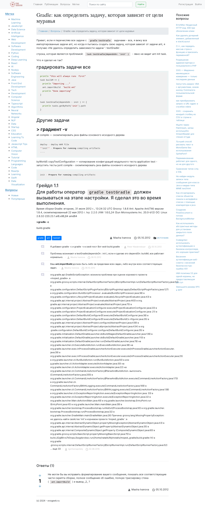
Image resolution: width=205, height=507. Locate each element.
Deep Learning (19, 59)
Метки (75, 4)
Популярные (18, 198)
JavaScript (16, 26)
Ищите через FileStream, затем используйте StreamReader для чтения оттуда (185, 131)
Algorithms (17, 106)
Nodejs (15, 69)
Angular (15, 117)
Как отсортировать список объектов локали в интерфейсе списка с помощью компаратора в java (186, 199)
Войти (198, 4)
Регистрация (186, 4)
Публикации (51, 4)
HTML (14, 147)
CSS (13, 130)
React (14, 63)
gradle (41, 238)
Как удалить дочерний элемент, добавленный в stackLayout (187, 38)
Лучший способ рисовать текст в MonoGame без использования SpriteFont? (184, 147)
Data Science (18, 29)
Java (13, 79)
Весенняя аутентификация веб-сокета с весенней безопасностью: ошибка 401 (187, 262)
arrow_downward (40, 486)
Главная (37, 4)
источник (163, 237)
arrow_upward (40, 476)
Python (15, 53)
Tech (14, 90)
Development (18, 93)
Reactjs (15, 171)
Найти (141, 4)
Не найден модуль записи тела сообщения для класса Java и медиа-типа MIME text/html (187, 182)
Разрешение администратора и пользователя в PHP (186, 63)
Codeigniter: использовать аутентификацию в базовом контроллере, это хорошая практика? (187, 246)
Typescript (17, 103)
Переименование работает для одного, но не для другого (186, 161)
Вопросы (65, 4)
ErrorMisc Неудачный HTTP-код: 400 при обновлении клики (186, 28)
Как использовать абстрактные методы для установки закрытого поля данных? (186, 229)
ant (48, 238)
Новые (14, 195)
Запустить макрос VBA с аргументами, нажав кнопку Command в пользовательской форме (187, 90)
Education (16, 133)
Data (13, 123)
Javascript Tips (19, 144)
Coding (15, 56)
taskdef (56, 238)
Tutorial (15, 157)
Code (14, 167)
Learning (16, 174)
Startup (15, 127)
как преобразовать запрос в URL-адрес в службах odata (187, 103)
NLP (13, 120)
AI (12, 66)
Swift (14, 177)
